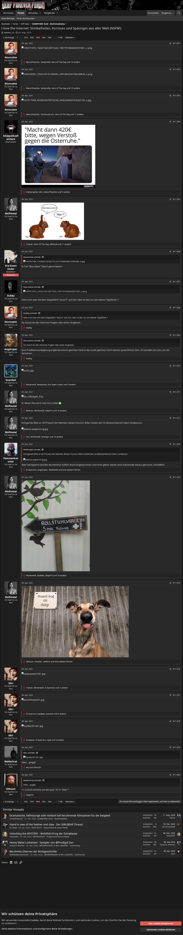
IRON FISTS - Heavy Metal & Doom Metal (49, 827)
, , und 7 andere (47, 687)
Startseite (8, 12)
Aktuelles (33, 12)
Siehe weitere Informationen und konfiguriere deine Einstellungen (37, 928)
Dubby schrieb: (30, 313)
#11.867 (176, 281)
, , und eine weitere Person (53, 470)
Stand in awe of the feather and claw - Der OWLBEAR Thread (46, 824)
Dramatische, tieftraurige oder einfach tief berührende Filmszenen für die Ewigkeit (60, 815)
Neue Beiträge (7, 18)
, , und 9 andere (48, 192)
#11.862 (176, 69)
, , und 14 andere (53, 62)
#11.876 (176, 669)
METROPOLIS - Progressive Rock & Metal (51, 836)
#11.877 (176, 695)
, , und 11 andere (55, 114)
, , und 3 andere (45, 740)
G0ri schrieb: (29, 752)
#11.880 (176, 774)
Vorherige (9, 37)
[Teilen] (170, 43)
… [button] (21, 37)
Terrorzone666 (168, 826)
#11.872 (176, 418)
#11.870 (176, 365)
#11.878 (176, 721)
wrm (173, 853)
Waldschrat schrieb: (32, 780)
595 (44, 37)
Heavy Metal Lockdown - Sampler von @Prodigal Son (41, 842)
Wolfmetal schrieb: (32, 449)
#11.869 (176, 335)
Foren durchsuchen (25, 18)
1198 (60, 37)
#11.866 (176, 251)
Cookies (34, 920)
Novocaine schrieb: (32, 257)
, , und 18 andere (46, 410)
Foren (21, 12)
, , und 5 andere (51, 384)
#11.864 (176, 121)
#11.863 (176, 95)
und (33, 767)
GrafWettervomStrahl (19, 854)
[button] (40, 13)
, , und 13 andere (53, 88)
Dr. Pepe (13, 827)
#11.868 (176, 307)
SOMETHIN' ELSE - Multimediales (52, 818)
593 (32, 37)
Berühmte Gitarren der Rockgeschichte (33, 851)
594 (38, 37)
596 (49, 37)
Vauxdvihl (14, 836)
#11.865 (176, 199)
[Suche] (179, 13)
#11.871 (176, 392)
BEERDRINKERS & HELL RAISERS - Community (59, 845)
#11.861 (176, 43)
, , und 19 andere (44, 436)
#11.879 (176, 747)
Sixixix (172, 817)
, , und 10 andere (46, 575)
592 (26, 37)
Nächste (69, 37)
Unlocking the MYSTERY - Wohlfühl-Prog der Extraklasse (43, 833)
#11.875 (176, 583)
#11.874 (176, 477)
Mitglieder (49, 12)
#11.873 (176, 444)
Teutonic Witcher (17, 845)
